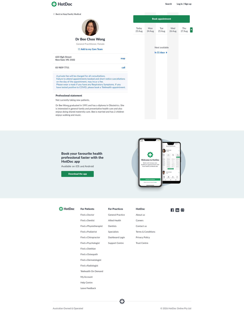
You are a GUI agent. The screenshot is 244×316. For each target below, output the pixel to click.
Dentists (112, 226)
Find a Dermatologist (90, 260)
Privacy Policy (143, 237)
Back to (68, 14)
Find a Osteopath (89, 254)
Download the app (77, 174)
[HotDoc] (61, 4)
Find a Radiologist (89, 266)
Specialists (113, 232)
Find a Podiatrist (88, 232)
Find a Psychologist (90, 243)
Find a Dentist (87, 220)
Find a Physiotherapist (91, 226)
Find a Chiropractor (90, 237)
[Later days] (191, 29)
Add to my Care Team (92, 49)
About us (140, 215)
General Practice (116, 215)
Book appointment (161, 19)
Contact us (141, 226)
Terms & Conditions (145, 232)
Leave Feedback (88, 288)
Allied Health (114, 220)
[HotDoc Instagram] (182, 210)
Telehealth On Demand (91, 271)
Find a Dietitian (88, 249)
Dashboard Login (116, 237)
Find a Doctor (87, 215)
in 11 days (160, 52)
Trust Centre (142, 243)
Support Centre (116, 243)
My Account (86, 277)
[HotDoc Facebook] (172, 210)
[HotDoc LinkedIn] (177, 210)
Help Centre (86, 283)
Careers (139, 220)
